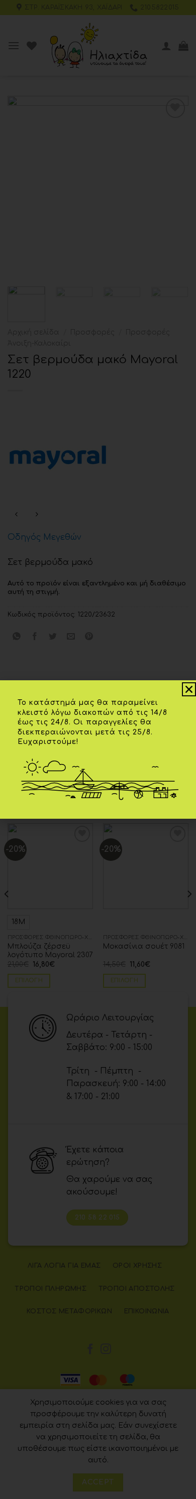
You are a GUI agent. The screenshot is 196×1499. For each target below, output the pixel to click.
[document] (98, 749)
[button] (189, 689)
